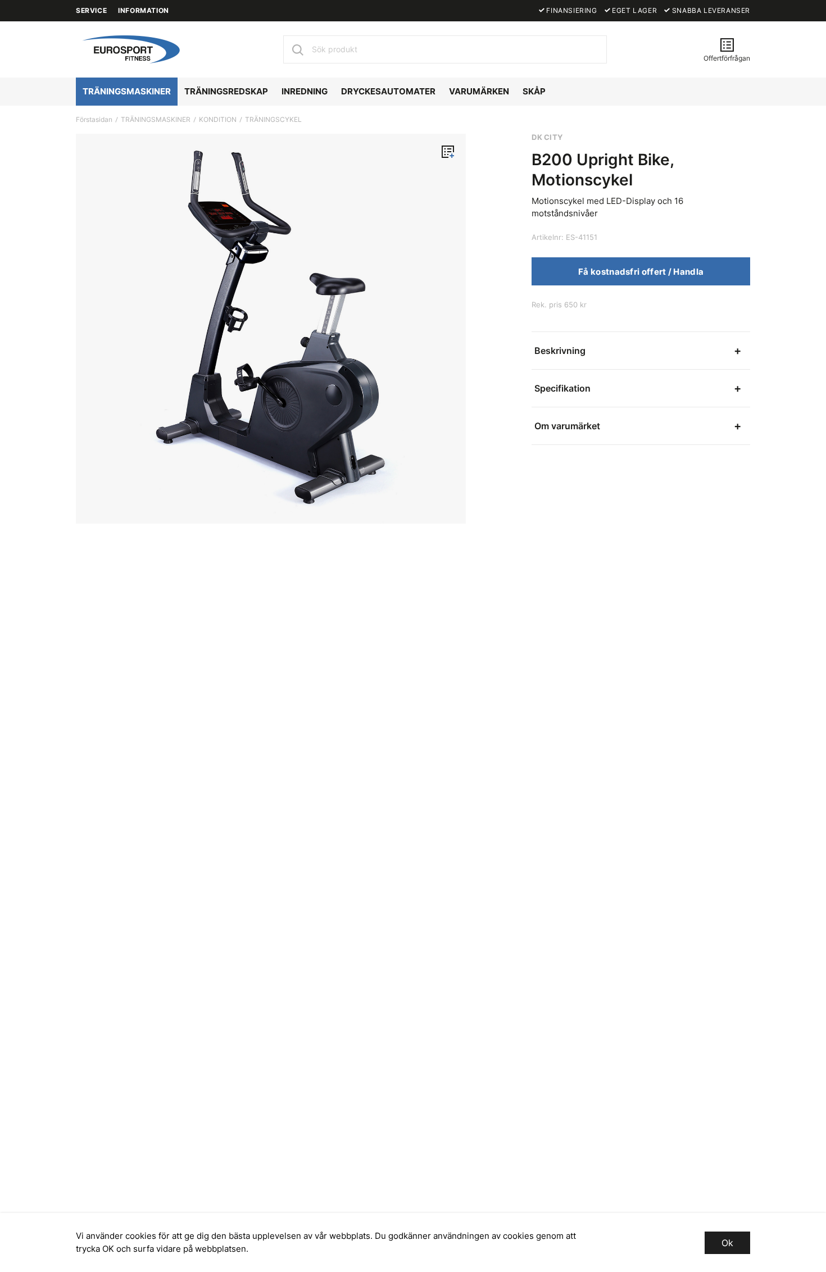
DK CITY (547, 137)
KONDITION (218, 119)
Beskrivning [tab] (560, 350)
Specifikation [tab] (562, 388)
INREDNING (305, 91)
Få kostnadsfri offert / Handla (641, 271)
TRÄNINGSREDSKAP (226, 91)
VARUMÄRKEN (479, 91)
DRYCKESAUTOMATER (388, 91)
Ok (727, 1242)
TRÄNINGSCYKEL (273, 119)
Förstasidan (94, 119)
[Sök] (297, 49)
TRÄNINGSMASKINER (127, 91)
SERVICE (91, 10)
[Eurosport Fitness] (129, 48)
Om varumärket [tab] (567, 425)
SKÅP (534, 91)
